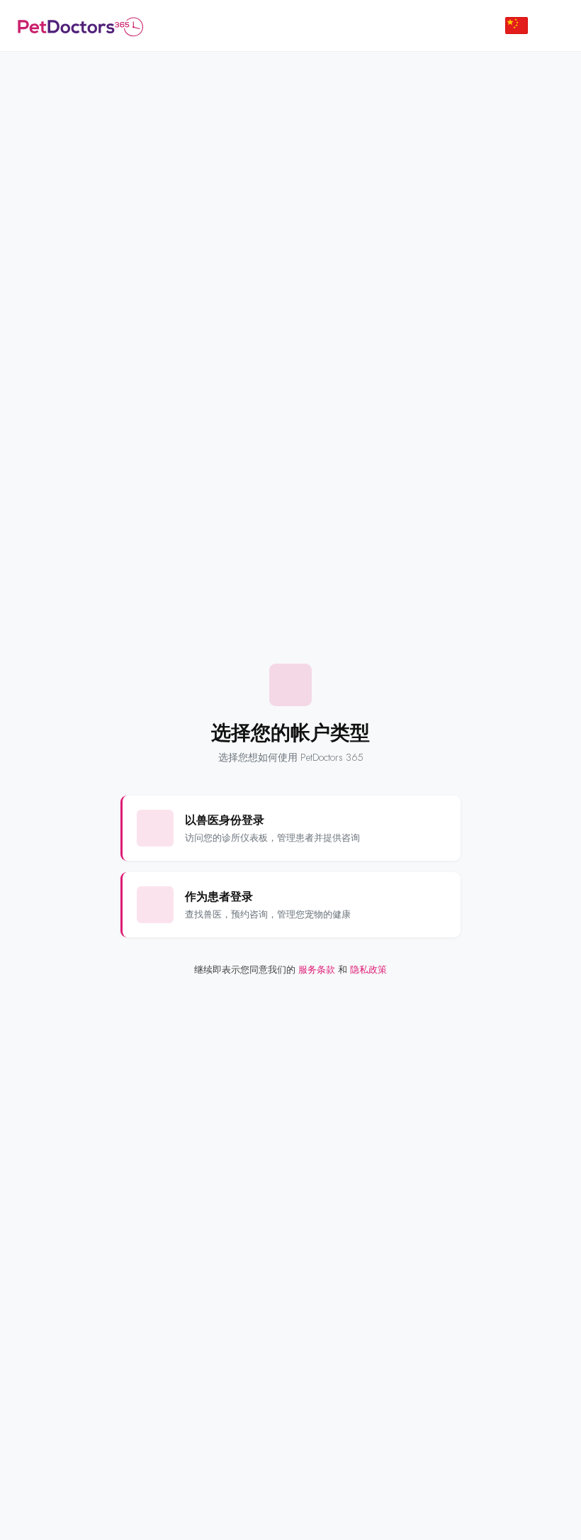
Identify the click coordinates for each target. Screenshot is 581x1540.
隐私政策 (368, 969)
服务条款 (316, 969)
